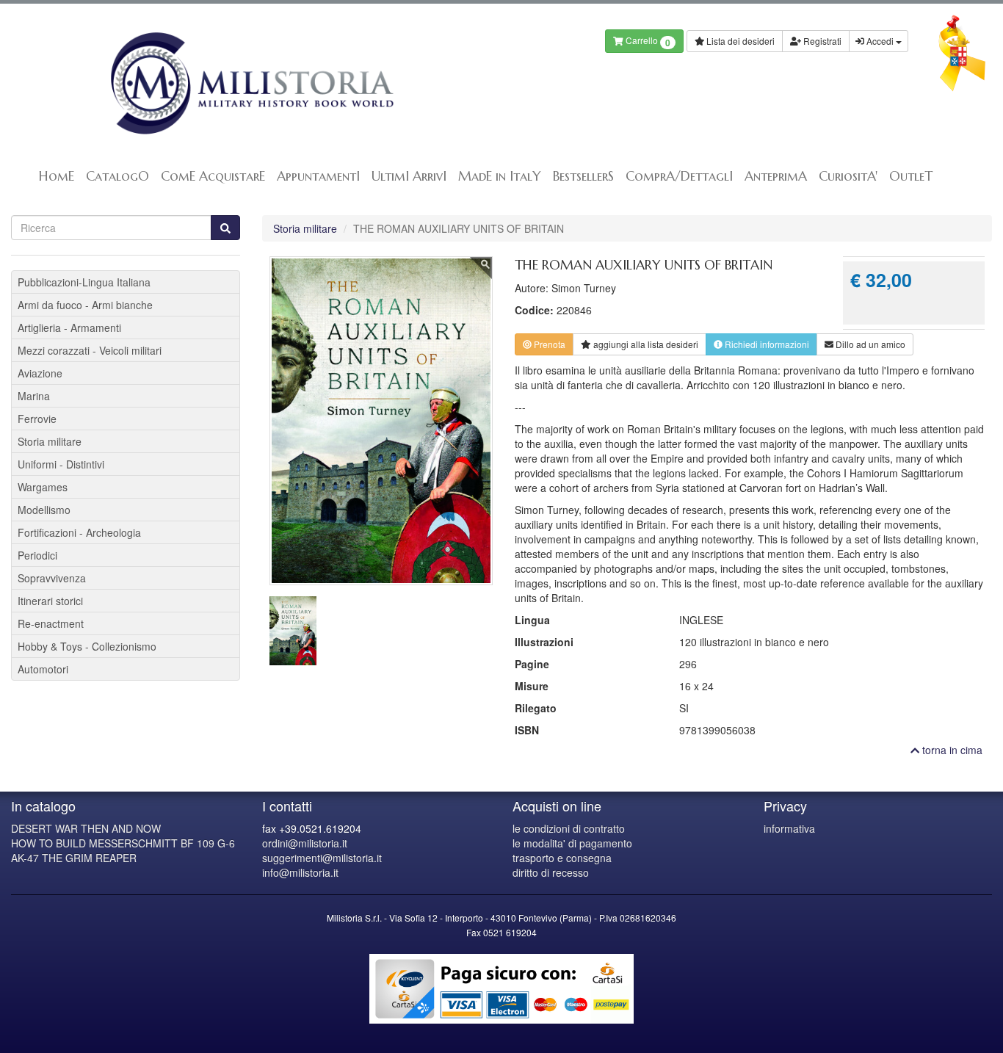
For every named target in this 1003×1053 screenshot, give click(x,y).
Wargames (43, 487)
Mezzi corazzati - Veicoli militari (90, 350)
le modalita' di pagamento (572, 843)
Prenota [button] (548, 344)
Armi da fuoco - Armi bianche (85, 304)
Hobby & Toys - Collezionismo (87, 646)
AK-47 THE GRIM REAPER (74, 857)
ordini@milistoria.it (304, 843)
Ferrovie (37, 418)
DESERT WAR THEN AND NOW (86, 828)
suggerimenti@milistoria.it (322, 857)
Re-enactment (51, 623)
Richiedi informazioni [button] (766, 344)
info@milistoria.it (300, 872)
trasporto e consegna (562, 857)
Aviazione (40, 373)
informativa (789, 828)
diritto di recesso (551, 872)
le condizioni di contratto (569, 828)
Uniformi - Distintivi (61, 464)
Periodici (37, 555)
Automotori (43, 669)
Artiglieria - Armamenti (69, 327)
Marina (34, 395)
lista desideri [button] (645, 344)
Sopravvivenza (52, 578)
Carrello (646, 41)
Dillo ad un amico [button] (869, 344)
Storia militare (305, 228)
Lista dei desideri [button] (739, 41)
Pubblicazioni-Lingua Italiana (84, 282)
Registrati (821, 41)
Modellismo (44, 509)
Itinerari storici (50, 600)
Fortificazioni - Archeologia (79, 532)
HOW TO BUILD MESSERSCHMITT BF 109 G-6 (123, 843)
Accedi (880, 41)
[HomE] (250, 83)
